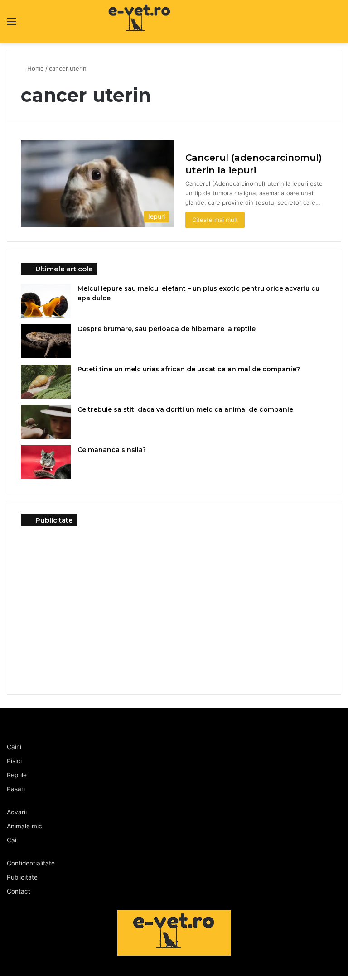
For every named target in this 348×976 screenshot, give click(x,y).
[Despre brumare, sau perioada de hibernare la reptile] (46, 341)
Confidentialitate (31, 863)
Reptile (17, 775)
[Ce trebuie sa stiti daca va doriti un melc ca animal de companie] (46, 422)
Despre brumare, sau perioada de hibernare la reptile (166, 329)
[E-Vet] (105, 21)
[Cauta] (336, 24)
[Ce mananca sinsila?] (46, 462)
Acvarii (17, 812)
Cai (11, 840)
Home (35, 68)
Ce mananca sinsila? (111, 450)
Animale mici (25, 826)
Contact (18, 891)
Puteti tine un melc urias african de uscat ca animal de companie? (188, 369)
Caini (14, 746)
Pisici (14, 760)
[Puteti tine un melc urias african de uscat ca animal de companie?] (46, 382)
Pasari (16, 789)
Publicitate (22, 877)
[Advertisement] (174, 603)
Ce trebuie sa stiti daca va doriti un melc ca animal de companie (185, 409)
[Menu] (11, 24)
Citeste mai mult (215, 219)
